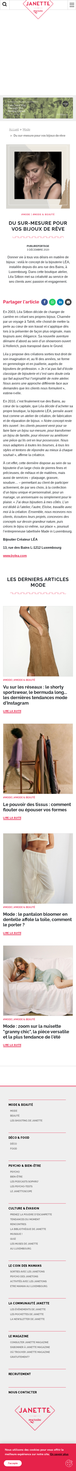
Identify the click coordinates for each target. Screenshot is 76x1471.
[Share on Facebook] (44, 302)
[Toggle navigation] (72, 5)
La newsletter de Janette (27, 1319)
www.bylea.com (15, 555)
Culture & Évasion (24, 1208)
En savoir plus (59, 1454)
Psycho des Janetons (24, 1276)
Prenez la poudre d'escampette (31, 1214)
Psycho (15, 1171)
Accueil (14, 129)
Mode (26, 129)
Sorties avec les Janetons (27, 1271)
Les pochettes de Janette (27, 1314)
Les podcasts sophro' (24, 1181)
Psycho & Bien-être (25, 1165)
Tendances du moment (25, 1219)
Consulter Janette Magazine (29, 1342)
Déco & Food (19, 1137)
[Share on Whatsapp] (52, 302)
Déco (13, 1143)
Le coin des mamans (25, 1265)
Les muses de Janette (24, 1243)
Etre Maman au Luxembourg (28, 1286)
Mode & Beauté (44, 214)
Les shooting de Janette (26, 1120)
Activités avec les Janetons (28, 1281)
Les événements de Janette (28, 1309)
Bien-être (16, 1176)
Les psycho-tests (21, 1186)
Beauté (14, 1115)
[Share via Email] (68, 302)
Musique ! (16, 1234)
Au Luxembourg (20, 1248)
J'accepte (13, 1463)
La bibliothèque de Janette (28, 1229)
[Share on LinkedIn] (60, 302)
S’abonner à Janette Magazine (30, 1347)
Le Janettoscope (21, 1191)
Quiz (13, 1238)
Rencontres (18, 1224)
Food (13, 1148)
